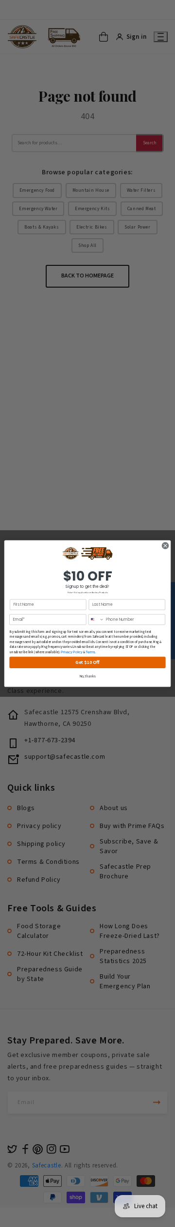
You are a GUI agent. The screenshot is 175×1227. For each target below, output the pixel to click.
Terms (90, 652)
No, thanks (88, 676)
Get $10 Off (87, 662)
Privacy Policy (71, 652)
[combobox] (96, 619)
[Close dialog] (165, 545)
